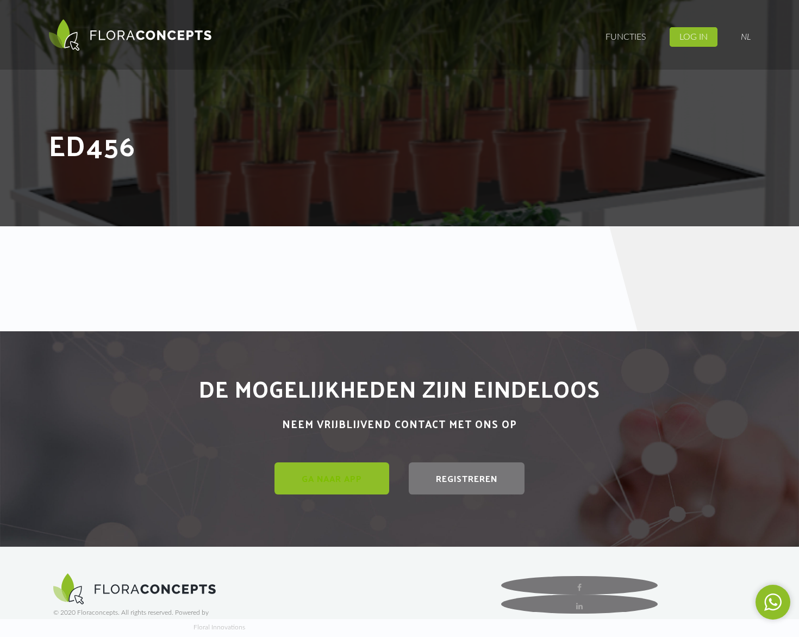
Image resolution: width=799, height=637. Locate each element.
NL (746, 37)
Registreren (466, 478)
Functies (626, 37)
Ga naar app (332, 478)
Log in (693, 37)
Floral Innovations (219, 627)
